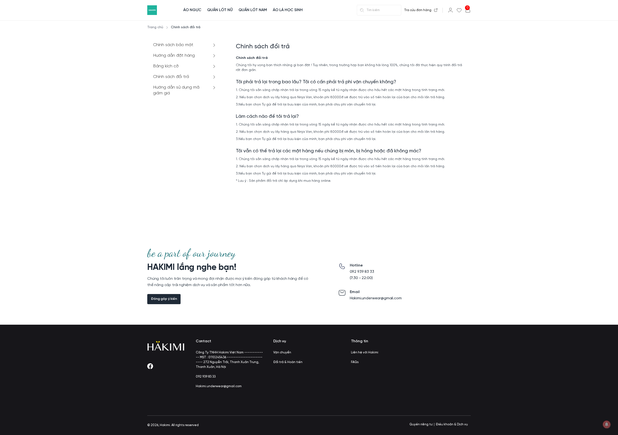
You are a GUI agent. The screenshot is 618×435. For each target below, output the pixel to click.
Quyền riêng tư (421, 424)
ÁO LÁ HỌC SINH (288, 10)
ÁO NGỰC (192, 10)
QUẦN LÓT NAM (253, 10)
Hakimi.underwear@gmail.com (219, 386)
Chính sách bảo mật (173, 45)
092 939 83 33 (206, 376)
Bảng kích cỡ (166, 66)
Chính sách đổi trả (171, 77)
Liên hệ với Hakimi (364, 352)
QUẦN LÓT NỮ (220, 10)
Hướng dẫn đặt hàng (174, 55)
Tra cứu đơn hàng (417, 10)
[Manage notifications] (607, 424)
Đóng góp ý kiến (164, 299)
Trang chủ (155, 27)
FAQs (354, 362)
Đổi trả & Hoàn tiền (287, 362)
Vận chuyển (282, 352)
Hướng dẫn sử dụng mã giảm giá (176, 90)
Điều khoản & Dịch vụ (452, 424)
